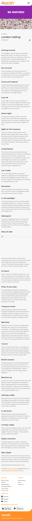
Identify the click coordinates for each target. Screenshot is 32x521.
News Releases (5, 484)
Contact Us (20, 484)
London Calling (13, 468)
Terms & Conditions (6, 486)
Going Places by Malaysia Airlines (12, 470)
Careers (3, 482)
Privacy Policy (4, 490)
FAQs (19, 482)
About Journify (5, 480)
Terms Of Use (4, 488)
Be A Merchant (21, 480)
